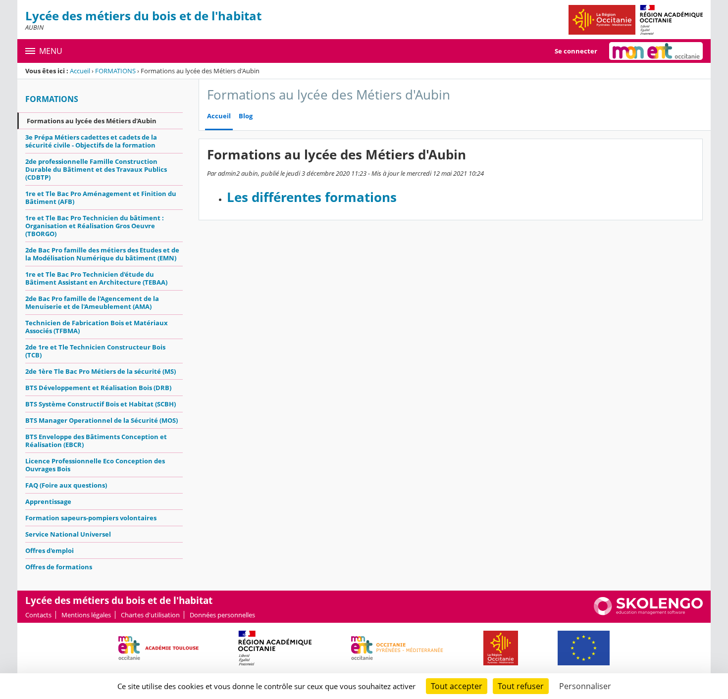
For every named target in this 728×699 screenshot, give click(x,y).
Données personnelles (222, 615)
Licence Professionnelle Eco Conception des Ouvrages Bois (95, 464)
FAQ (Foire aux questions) (66, 485)
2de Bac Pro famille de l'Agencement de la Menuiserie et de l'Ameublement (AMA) (92, 302)
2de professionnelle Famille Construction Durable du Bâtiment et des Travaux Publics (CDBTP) (96, 169)
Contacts (38, 615)
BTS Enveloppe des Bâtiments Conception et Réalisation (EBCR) (96, 440)
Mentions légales (86, 615)
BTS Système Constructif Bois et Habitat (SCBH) (100, 403)
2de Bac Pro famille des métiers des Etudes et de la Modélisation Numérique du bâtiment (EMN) (102, 254)
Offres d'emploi (49, 550)
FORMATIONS (115, 70)
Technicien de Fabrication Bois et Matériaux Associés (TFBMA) (96, 326)
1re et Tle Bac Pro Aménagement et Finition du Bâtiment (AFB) (100, 197)
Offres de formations (58, 566)
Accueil (80, 70)
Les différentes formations (312, 197)
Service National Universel (68, 534)
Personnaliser (585, 686)
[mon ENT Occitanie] (656, 51)
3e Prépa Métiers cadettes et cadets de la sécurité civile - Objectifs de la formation (91, 141)
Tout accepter (456, 686)
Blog (246, 116)
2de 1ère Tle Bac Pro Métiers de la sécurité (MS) (100, 371)
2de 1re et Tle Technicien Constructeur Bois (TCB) (95, 351)
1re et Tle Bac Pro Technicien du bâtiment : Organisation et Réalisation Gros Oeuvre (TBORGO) (94, 225)
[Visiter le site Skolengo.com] (648, 612)
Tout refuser (521, 686)
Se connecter (576, 51)
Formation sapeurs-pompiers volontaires (90, 517)
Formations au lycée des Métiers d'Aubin (91, 120)
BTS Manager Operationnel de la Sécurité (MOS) (101, 420)
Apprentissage (48, 501)
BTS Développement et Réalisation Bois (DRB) (98, 387)
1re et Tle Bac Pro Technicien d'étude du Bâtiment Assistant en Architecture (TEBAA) (96, 278)
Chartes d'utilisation (150, 615)
